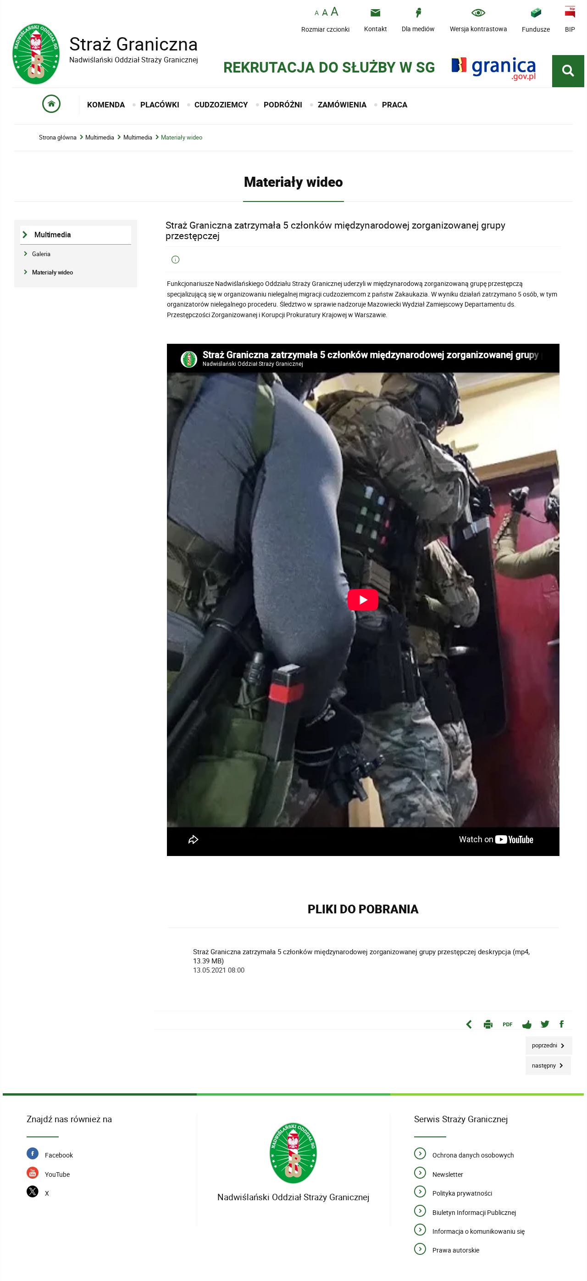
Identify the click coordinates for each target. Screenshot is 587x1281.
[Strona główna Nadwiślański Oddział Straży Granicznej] (293, 1153)
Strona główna (58, 137)
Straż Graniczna (105, 44)
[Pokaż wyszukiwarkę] (568, 71)
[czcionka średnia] (325, 12)
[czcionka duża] (334, 12)
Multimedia (99, 137)
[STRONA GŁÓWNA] (51, 105)
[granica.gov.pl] (493, 69)
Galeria (41, 254)
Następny (541, 1062)
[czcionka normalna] (317, 13)
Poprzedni (542, 1043)
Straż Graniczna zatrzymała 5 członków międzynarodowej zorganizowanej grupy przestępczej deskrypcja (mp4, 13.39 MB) (361, 960)
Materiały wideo (181, 137)
